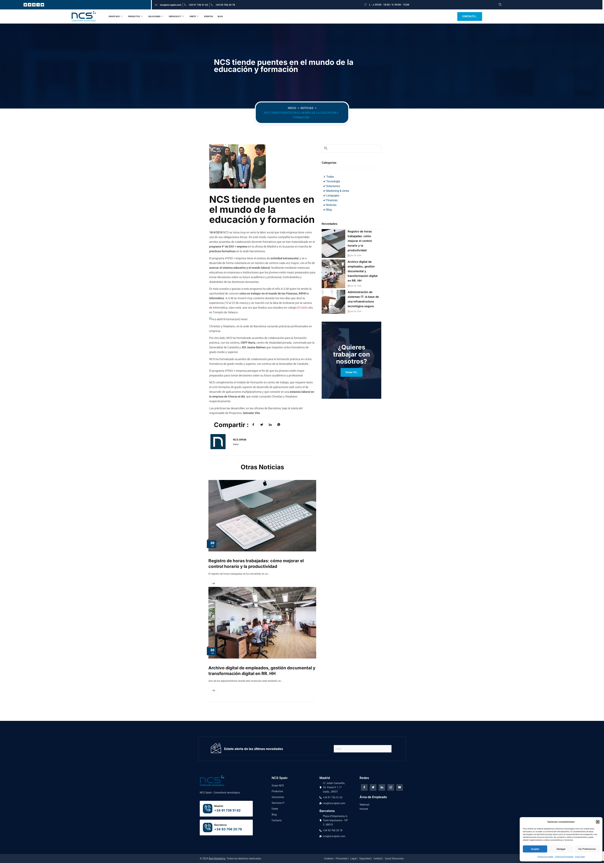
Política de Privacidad (564, 857)
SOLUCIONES (154, 16)
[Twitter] (29, 4)
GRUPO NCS (114, 16)
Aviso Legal (580, 857)
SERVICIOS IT (175, 16)
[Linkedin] (34, 4)
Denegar (561, 849)
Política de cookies (545, 857)
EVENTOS (208, 16)
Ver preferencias (587, 849)
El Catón (302, 307)
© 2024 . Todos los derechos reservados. (231, 858)
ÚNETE (193, 16)
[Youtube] (42, 4)
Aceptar (535, 849)
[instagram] (390, 787)
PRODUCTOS (134, 16)
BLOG (220, 16)
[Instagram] (38, 4)
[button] (597, 821)
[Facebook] (25, 4)
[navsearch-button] (500, 5)
